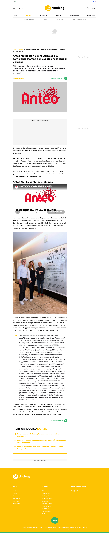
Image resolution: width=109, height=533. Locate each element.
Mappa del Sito (46, 511)
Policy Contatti (46, 506)
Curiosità (60, 19)
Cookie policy (46, 496)
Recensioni (43, 15)
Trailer (58, 15)
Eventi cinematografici (79, 19)
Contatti (44, 514)
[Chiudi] (105, 4)
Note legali (45, 501)
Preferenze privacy (47, 498)
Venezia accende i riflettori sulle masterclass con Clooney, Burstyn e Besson (40, 448)
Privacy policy (46, 493)
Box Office (91, 15)
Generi (46, 19)
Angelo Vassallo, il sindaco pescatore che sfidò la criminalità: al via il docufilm (41, 441)
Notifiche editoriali (47, 503)
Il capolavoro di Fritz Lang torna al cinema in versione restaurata (38, 435)
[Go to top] (93, 527)
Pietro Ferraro (19, 78)
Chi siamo (45, 491)
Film (15, 15)
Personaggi (74, 15)
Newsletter (45, 508)
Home (14, 49)
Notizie (28, 15)
